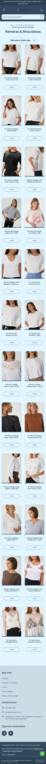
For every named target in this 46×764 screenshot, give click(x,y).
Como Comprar (7, 691)
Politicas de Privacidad (10, 696)
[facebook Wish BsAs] (10, 733)
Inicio (12, 25)
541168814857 (10, 708)
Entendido (40, 761)
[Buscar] (41, 16)
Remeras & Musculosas (25, 25)
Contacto (5, 678)
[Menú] (4, 10)
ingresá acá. (38, 749)
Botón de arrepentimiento (12, 751)
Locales (4, 687)
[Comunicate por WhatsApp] (42, 753)
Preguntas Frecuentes (10, 683)
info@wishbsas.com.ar (13, 712)
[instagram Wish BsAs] (4, 733)
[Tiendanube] (9, 755)
